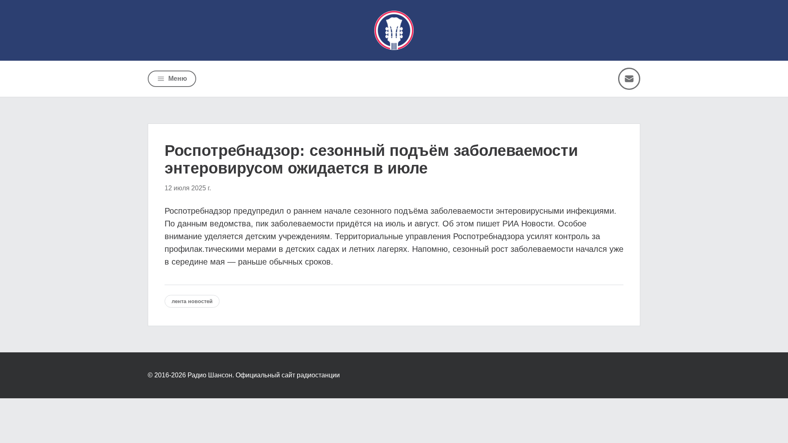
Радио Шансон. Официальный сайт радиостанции (264, 375)
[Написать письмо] (629, 79)
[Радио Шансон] (394, 30)
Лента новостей (192, 301)
